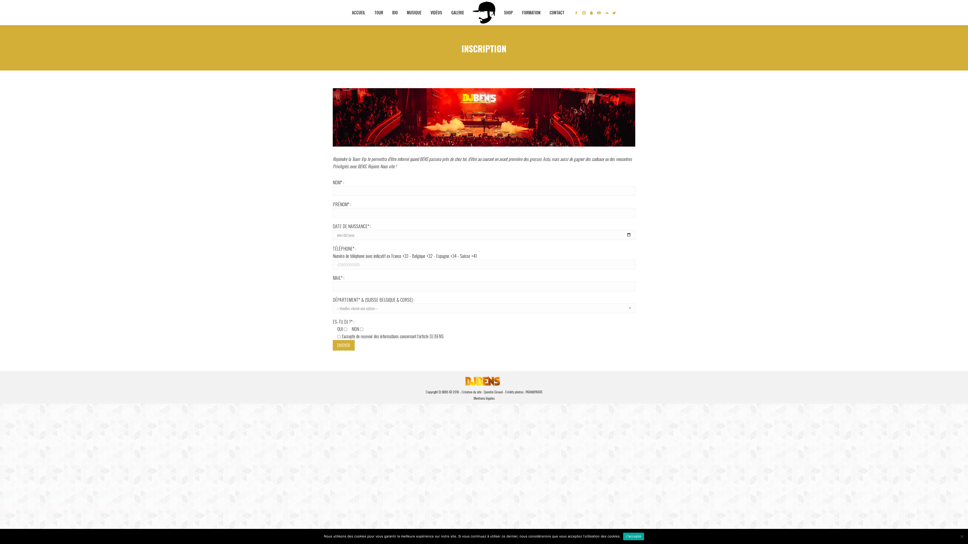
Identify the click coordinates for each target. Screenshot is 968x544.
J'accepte (633, 536)
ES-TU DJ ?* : (388, 328)
